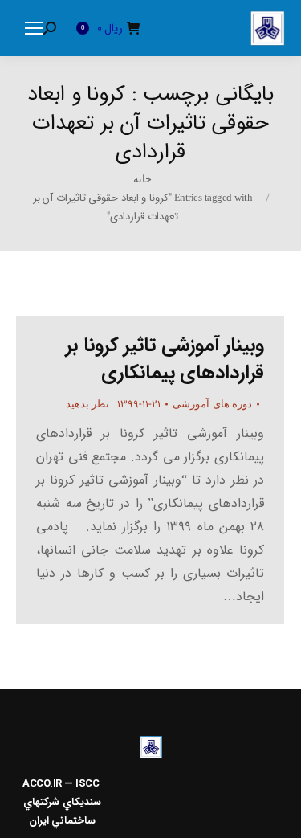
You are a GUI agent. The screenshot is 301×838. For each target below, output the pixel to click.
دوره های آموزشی (212, 404)
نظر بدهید (88, 404)
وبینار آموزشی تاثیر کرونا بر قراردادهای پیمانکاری (165, 359)
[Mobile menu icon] (33, 28)
